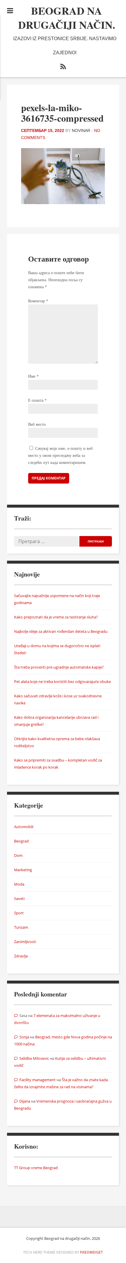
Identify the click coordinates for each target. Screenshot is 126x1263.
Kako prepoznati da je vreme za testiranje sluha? (56, 617)
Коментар (38, 301)
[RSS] (63, 67)
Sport (19, 913)
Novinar (81, 130)
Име (33, 376)
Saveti (19, 898)
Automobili (23, 826)
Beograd (21, 841)
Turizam (21, 927)
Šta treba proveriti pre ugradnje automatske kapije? (59, 667)
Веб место (37, 424)
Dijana (24, 1101)
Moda (19, 884)
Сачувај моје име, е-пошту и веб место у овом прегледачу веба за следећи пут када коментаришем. (60, 455)
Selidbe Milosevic (34, 1058)
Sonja (24, 1037)
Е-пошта (37, 400)
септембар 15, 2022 (42, 130)
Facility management (37, 1079)
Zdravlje (21, 956)
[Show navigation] (10, 11)
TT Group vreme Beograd (36, 1167)
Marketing (23, 869)
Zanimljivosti (25, 941)
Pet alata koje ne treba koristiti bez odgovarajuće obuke (62, 681)
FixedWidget (91, 1252)
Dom (18, 855)
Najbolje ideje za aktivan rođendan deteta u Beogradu (61, 631)
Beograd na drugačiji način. (66, 18)
